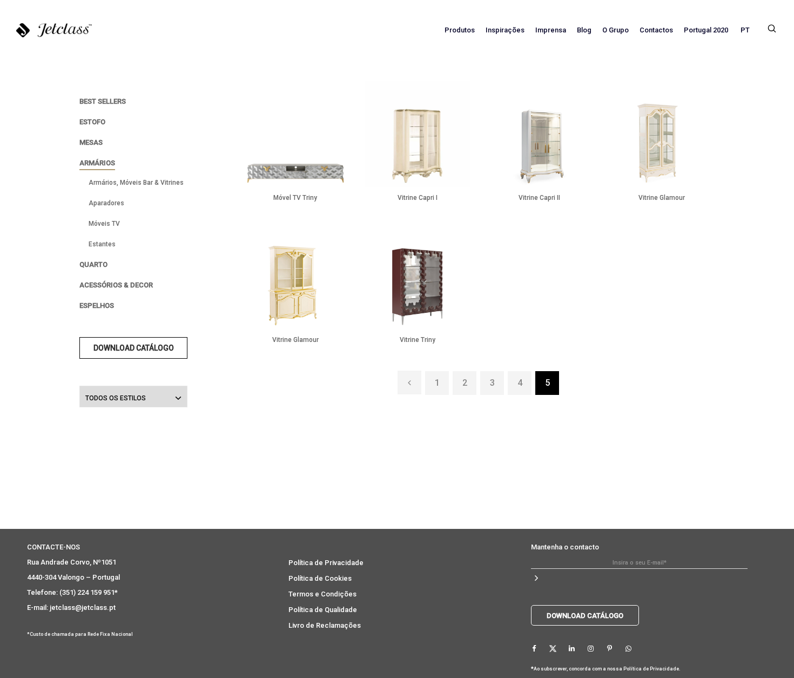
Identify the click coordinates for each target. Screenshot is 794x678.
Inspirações (505, 30)
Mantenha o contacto (565, 547)
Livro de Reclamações (324, 625)
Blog (584, 30)
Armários (97, 163)
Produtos (460, 30)
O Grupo (615, 30)
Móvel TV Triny (295, 198)
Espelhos (96, 305)
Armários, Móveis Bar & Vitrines (136, 182)
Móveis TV (104, 223)
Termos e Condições (322, 594)
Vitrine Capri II (539, 198)
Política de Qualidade (322, 610)
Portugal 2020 (706, 30)
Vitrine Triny (417, 340)
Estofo (92, 122)
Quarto (93, 264)
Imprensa (550, 30)
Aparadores (106, 203)
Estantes (102, 244)
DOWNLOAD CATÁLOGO (133, 348)
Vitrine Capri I (418, 198)
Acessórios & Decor (116, 285)
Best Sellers (102, 101)
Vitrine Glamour (661, 198)
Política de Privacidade (326, 563)
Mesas (91, 142)
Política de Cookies (320, 578)
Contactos (656, 30)
